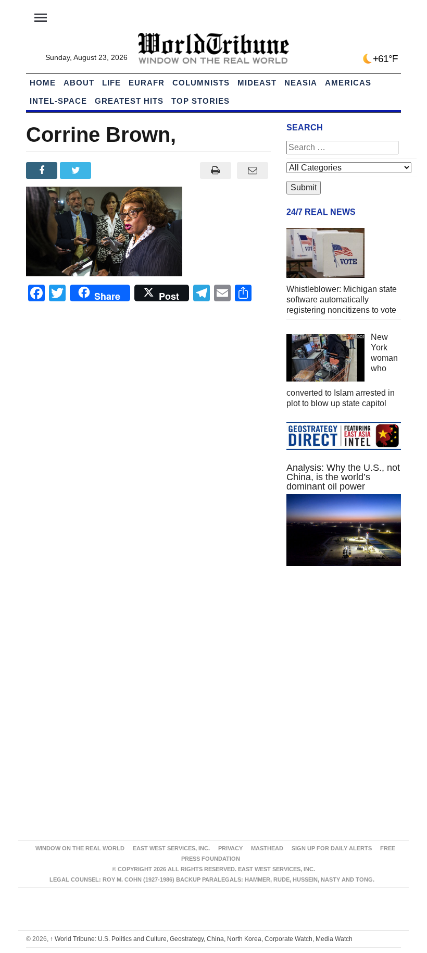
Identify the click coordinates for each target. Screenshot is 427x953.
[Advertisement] (343, 652)
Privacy (230, 848)
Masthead (267, 848)
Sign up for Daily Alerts (332, 848)
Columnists (201, 82)
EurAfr (147, 82)
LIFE (111, 82)
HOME (43, 82)
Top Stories (200, 100)
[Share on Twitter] (77, 170)
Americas (348, 82)
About (79, 82)
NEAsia (300, 82)
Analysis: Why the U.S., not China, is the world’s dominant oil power (343, 477)
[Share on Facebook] (43, 170)
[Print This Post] (215, 170)
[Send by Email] (252, 170)
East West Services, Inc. (171, 848)
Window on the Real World (79, 848)
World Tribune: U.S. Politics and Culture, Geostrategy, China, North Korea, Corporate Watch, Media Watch (201, 939)
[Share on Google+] (111, 170)
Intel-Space (58, 100)
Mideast (257, 82)
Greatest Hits (129, 100)
